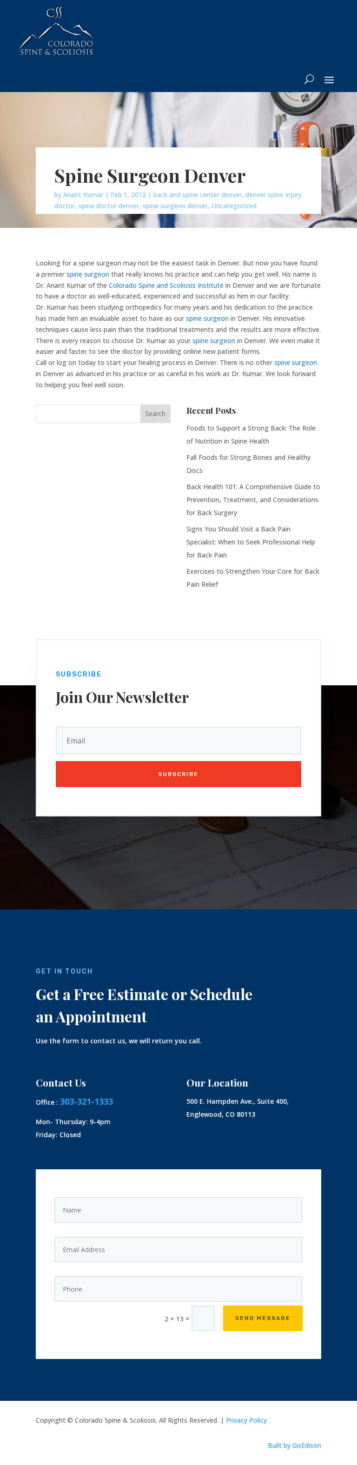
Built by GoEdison (294, 1445)
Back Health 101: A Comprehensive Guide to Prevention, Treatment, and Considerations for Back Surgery (253, 499)
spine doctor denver (109, 205)
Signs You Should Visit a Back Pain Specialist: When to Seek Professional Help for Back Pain (250, 541)
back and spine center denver (197, 194)
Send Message (263, 1318)
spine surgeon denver (175, 205)
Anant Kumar (83, 194)
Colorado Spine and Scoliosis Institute (166, 285)
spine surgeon (87, 274)
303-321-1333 (86, 1101)
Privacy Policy (246, 1420)
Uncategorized (234, 205)
